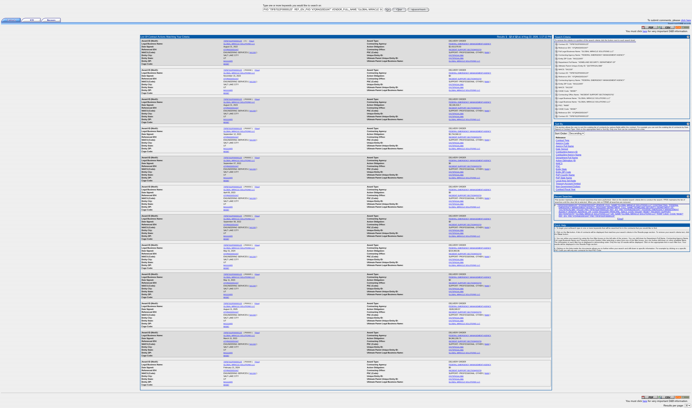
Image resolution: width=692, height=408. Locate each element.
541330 (252, 52)
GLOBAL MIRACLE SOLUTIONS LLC (239, 44)
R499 (487, 52)
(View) (251, 41)
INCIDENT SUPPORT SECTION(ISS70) (465, 50)
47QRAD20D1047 (231, 50)
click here (686, 20)
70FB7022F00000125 (232, 41)
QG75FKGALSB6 (456, 55)
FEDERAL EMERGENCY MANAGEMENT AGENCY (470, 44)
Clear (620, 219)
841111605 (228, 61)
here (645, 31)
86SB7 (226, 64)
